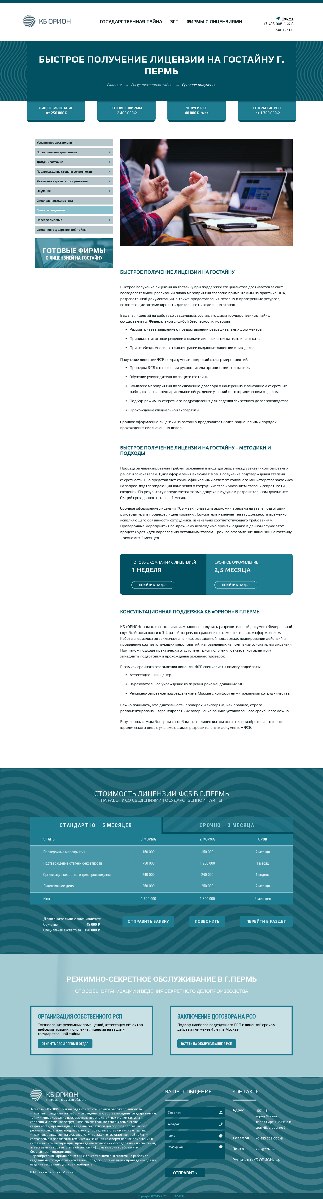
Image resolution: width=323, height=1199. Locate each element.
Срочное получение (51, 210)
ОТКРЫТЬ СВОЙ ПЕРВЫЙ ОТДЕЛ (65, 1044)
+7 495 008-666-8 (278, 24)
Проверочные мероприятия (57, 152)
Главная (114, 84)
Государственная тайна (131, 21)
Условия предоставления (55, 142)
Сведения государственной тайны (62, 229)
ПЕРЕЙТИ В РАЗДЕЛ (152, 584)
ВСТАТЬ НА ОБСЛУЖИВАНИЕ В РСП (206, 1044)
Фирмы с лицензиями (214, 21)
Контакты (284, 29)
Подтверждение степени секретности (64, 171)
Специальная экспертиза (55, 200)
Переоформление (49, 220)
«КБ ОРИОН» (177, 1196)
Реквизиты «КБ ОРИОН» (253, 1159)
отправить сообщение (185, 1173)
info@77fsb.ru (266, 1149)
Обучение (44, 191)
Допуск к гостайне (50, 162)
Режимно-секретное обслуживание (62, 181)
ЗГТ (174, 21)
